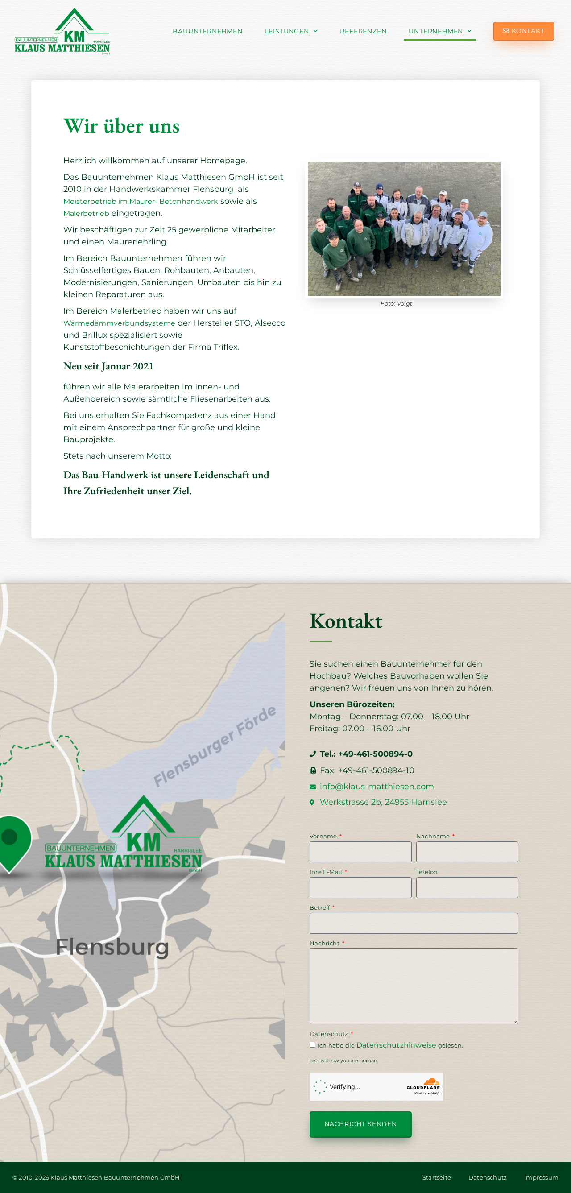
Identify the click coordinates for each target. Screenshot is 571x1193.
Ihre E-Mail (326, 871)
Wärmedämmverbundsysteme (119, 323)
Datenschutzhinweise (396, 1045)
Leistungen (287, 31)
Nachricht (325, 943)
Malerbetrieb (86, 213)
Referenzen (363, 31)
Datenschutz (329, 1033)
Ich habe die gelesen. (390, 1045)
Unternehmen (436, 31)
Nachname (433, 836)
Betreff (320, 907)
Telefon (427, 871)
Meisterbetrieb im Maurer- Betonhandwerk (140, 201)
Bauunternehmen (207, 31)
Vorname (324, 836)
